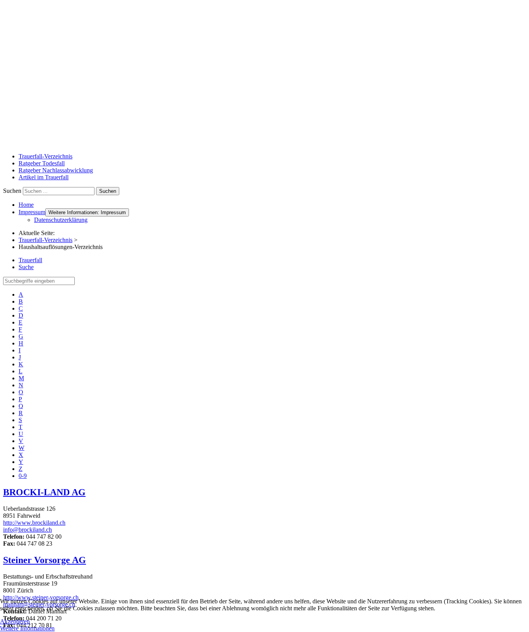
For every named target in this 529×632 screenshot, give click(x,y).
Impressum (32, 212)
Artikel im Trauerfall (44, 177)
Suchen (12, 190)
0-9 (23, 475)
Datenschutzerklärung (61, 219)
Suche (26, 267)
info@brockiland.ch (27, 529)
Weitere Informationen (27, 628)
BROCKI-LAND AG (44, 492)
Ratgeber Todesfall (42, 163)
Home (26, 204)
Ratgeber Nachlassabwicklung (56, 170)
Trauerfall (30, 260)
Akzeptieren (15, 621)
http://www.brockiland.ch (34, 522)
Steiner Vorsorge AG (44, 560)
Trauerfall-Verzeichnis (45, 156)
